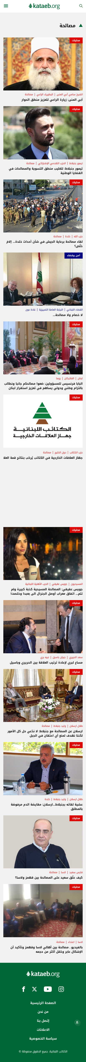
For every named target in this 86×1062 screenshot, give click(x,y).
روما (58, 378)
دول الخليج (60, 452)
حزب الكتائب (76, 452)
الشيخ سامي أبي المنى (70, 94)
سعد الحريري (76, 657)
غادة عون (30, 309)
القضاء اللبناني (75, 309)
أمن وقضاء (73, 255)
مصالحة (29, 94)
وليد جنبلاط (59, 726)
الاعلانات (43, 1030)
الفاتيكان (69, 378)
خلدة (67, 236)
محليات (76, 40)
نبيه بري (44, 657)
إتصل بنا (43, 1021)
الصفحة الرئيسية (43, 1003)
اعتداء (71, 942)
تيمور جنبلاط (76, 163)
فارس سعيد (76, 872)
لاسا (63, 872)
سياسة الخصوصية (43, 1038)
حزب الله (78, 236)
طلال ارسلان (76, 726)
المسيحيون (77, 584)
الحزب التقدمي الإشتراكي (52, 163)
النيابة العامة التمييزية (51, 309)
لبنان (80, 378)
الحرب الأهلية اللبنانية (36, 584)
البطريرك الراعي (45, 94)
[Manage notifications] (77, 1022)
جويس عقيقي (59, 584)
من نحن (43, 1012)
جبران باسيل (59, 657)
